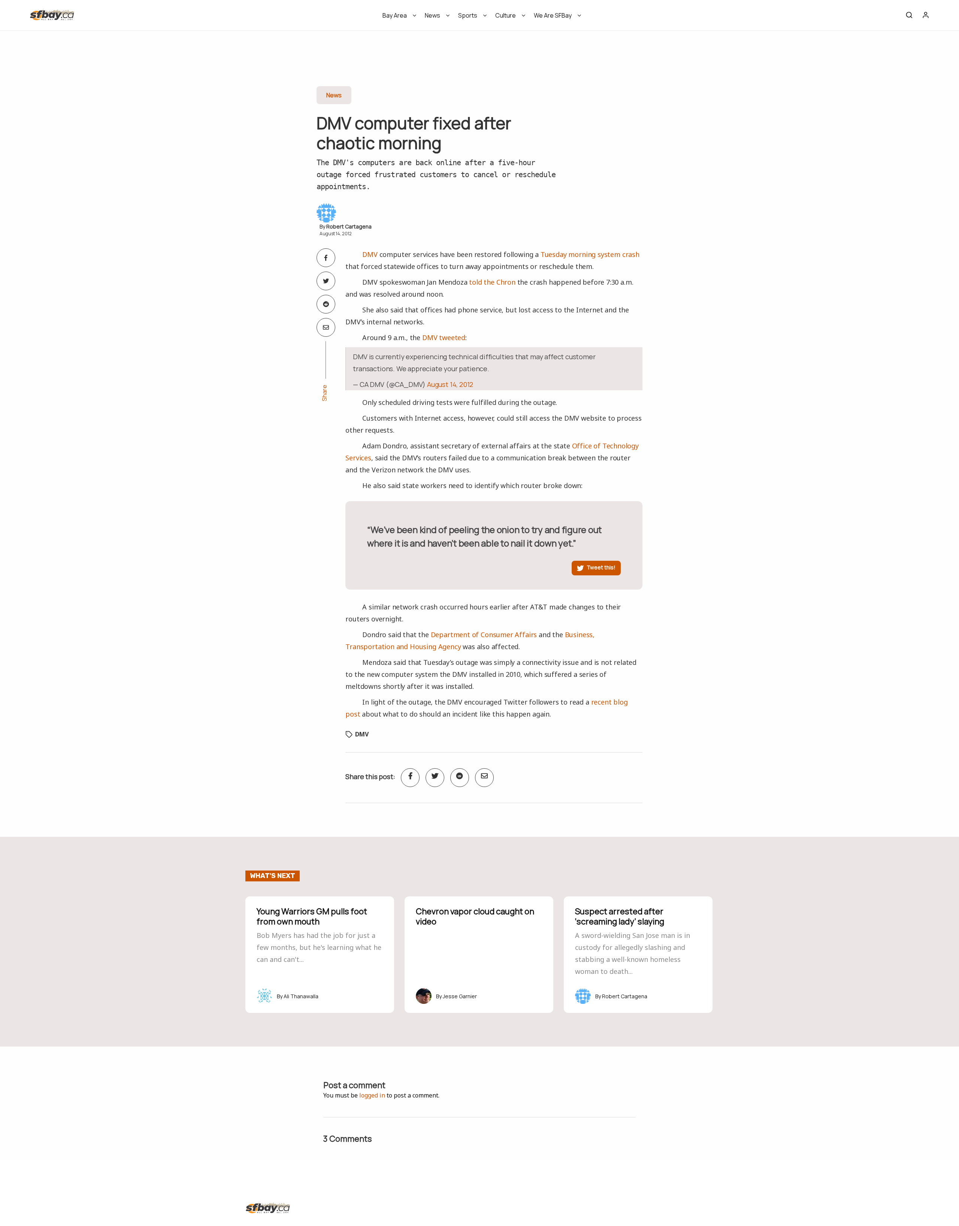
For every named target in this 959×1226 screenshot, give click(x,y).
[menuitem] (396, 17)
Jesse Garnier (460, 996)
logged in (372, 1095)
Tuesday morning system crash (590, 254)
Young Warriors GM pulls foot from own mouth (312, 916)
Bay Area (394, 15)
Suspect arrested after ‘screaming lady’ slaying (619, 916)
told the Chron (492, 282)
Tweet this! (601, 567)
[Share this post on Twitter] (326, 281)
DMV (369, 254)
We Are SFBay (553, 15)
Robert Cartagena (349, 226)
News (432, 15)
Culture (505, 15)
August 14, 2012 (450, 384)
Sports (467, 15)
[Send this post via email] (326, 327)
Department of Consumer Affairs (484, 634)
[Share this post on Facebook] (326, 257)
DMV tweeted (443, 337)
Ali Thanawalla (301, 996)
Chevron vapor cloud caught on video (475, 916)
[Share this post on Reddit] (326, 304)
